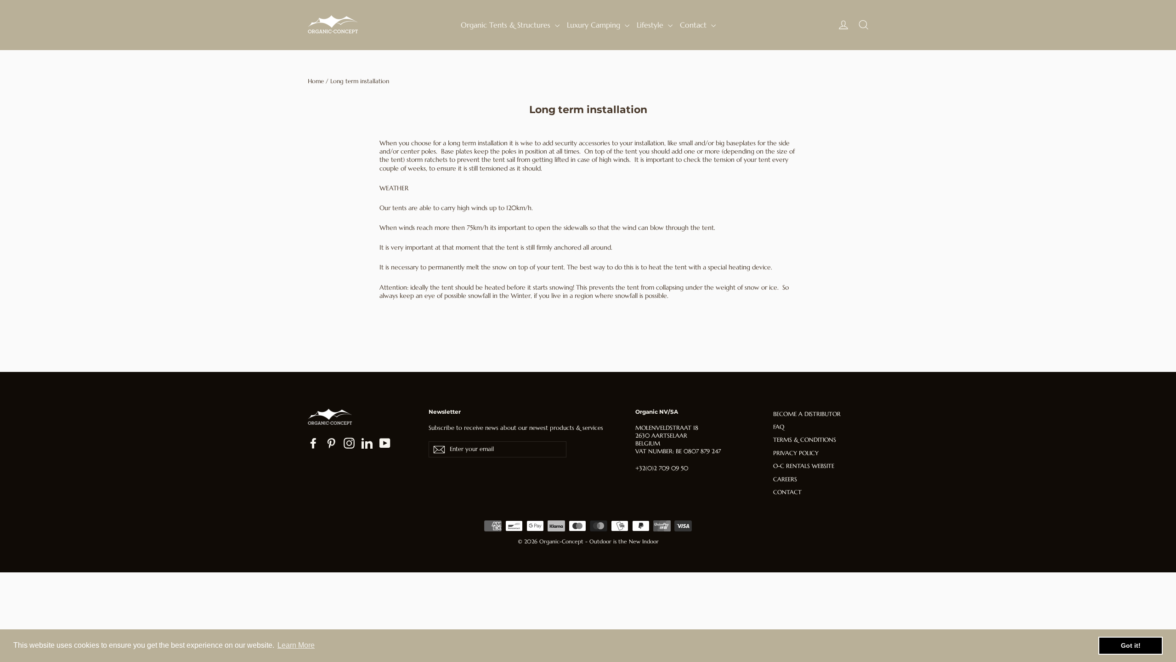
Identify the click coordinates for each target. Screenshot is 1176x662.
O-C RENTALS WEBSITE (803, 466)
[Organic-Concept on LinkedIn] (367, 443)
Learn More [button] (296, 645)
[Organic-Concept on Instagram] (349, 443)
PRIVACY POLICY (796, 453)
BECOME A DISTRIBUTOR (807, 414)
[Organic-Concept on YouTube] (384, 443)
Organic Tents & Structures (507, 24)
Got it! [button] (1131, 645)
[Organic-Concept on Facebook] (313, 443)
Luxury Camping (594, 24)
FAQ (778, 427)
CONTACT (787, 492)
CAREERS (785, 479)
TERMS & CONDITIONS (804, 440)
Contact (694, 24)
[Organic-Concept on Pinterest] (331, 443)
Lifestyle (651, 24)
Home (316, 81)
